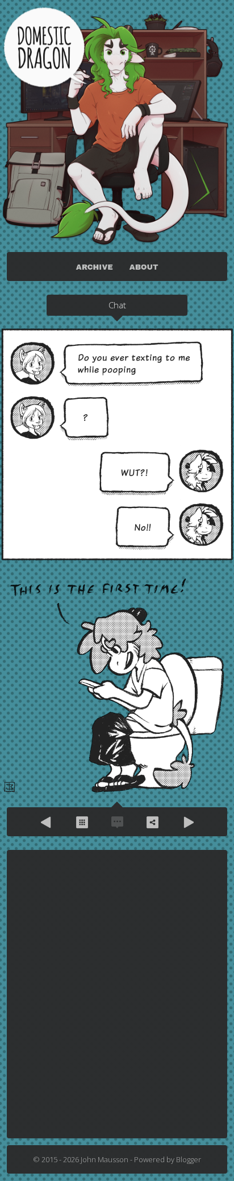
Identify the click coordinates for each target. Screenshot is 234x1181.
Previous (46, 822)
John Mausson (104, 1159)
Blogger (188, 1159)
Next (187, 822)
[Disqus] (117, 993)
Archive (82, 822)
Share (152, 822)
